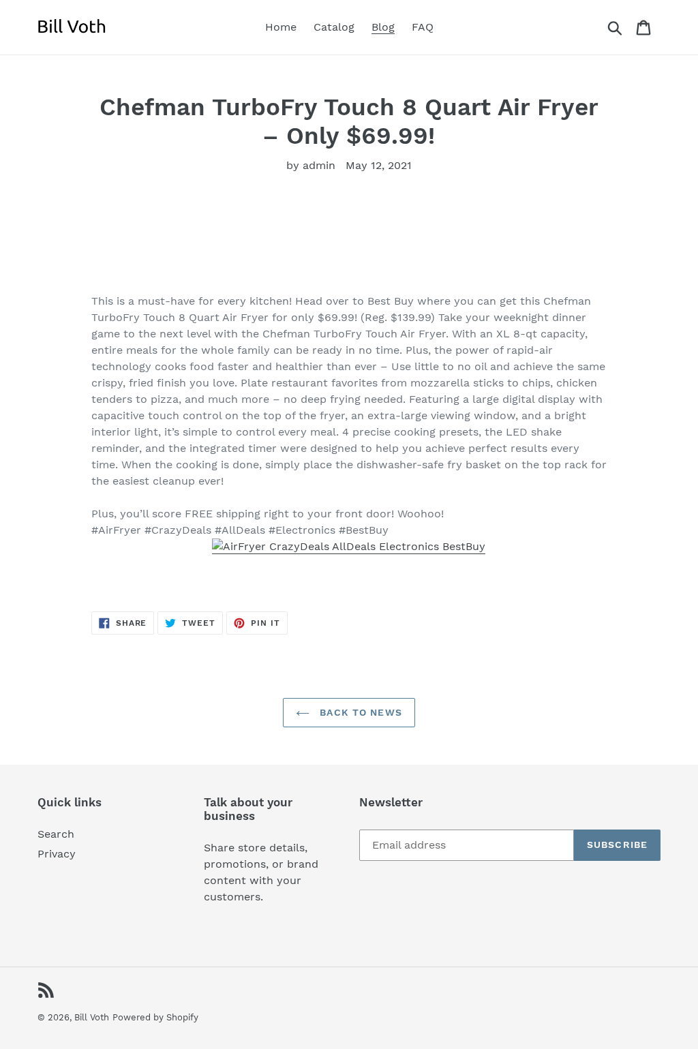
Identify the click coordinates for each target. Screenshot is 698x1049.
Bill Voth (91, 1017)
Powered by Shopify (155, 1017)
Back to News (359, 712)
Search (55, 833)
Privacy (56, 853)
